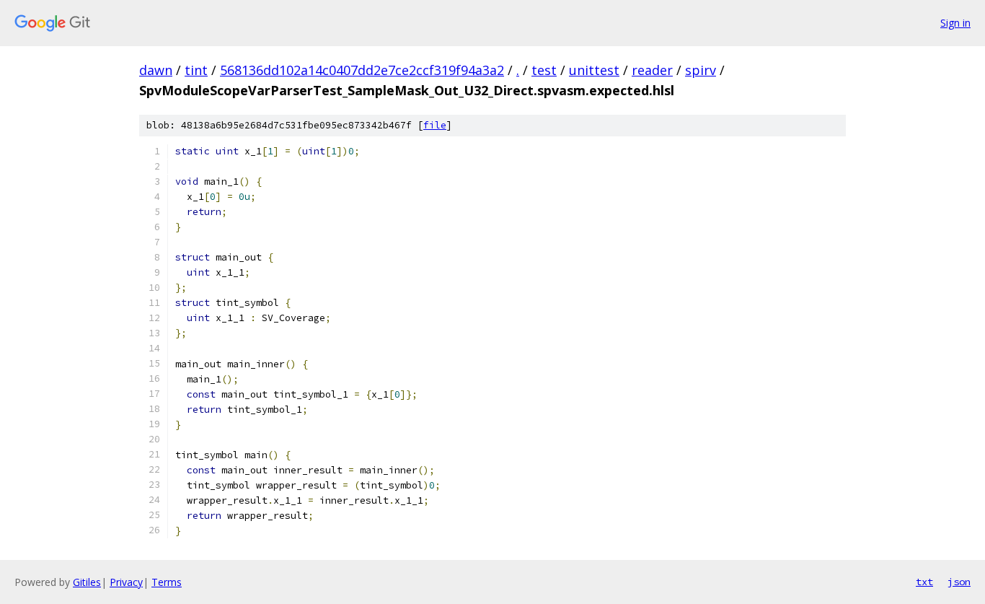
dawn (155, 70)
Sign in (955, 23)
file (434, 125)
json (959, 581)
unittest (594, 70)
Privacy (126, 582)
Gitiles (87, 582)
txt (924, 581)
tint (196, 70)
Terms (166, 582)
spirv (700, 70)
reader (652, 70)
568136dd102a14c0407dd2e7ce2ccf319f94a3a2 (362, 70)
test (544, 70)
